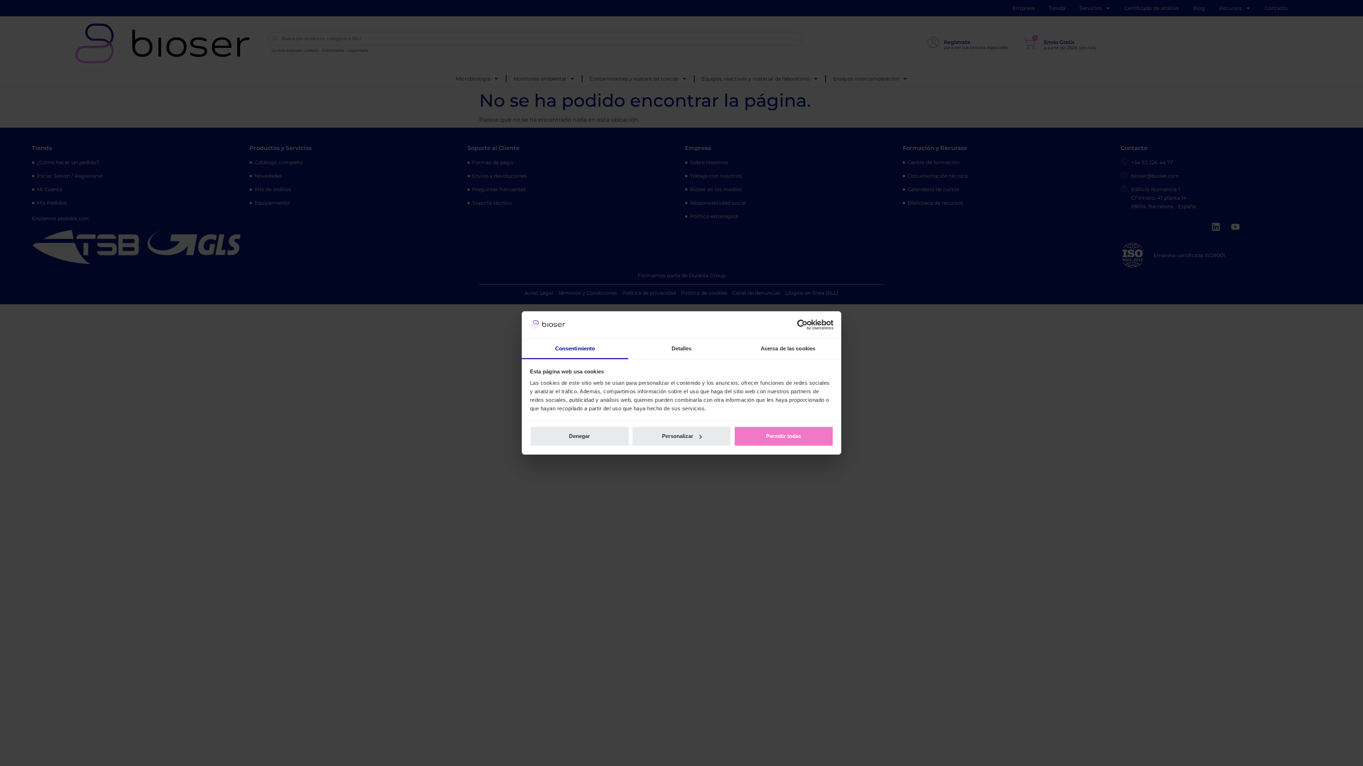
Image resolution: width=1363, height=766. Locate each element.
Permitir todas (783, 436)
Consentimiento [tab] (575, 348)
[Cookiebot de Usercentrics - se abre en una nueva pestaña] (802, 325)
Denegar (579, 436)
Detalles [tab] (682, 348)
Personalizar (677, 436)
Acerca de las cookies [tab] (788, 348)
